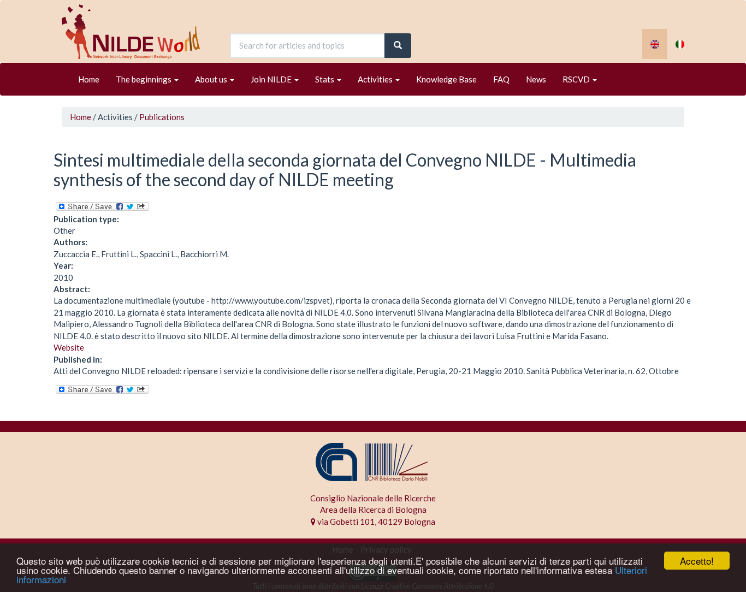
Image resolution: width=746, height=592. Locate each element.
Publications (162, 117)
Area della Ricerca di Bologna (373, 509)
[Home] (135, 31)
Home (88, 79)
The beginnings (144, 79)
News (536, 79)
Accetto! (697, 560)
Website (69, 347)
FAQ (501, 79)
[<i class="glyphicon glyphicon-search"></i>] (397, 45)
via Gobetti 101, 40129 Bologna (375, 521)
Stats (325, 79)
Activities (376, 79)
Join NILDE (272, 79)
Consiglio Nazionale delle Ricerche (373, 498)
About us (212, 79)
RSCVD (577, 79)
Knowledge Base (446, 79)
